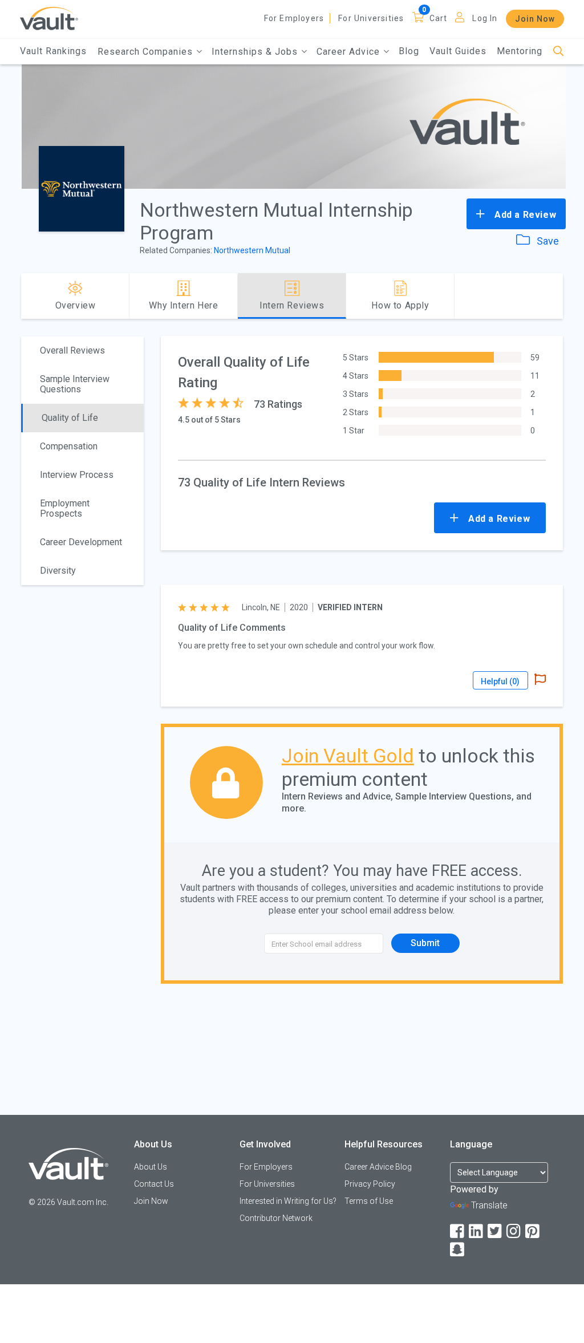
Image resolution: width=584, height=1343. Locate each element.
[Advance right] (558, 296)
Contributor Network (276, 1218)
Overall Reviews (72, 350)
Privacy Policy (369, 1183)
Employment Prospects (65, 508)
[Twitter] (496, 1231)
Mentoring (519, 51)
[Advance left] (25, 296)
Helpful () (500, 681)
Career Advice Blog (378, 1166)
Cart (438, 18)
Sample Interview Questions (75, 384)
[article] (361, 646)
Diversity (58, 570)
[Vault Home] (49, 18)
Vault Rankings (53, 51)
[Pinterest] (533, 1231)
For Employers (294, 18)
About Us (150, 1166)
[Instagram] (514, 1231)
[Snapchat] (458, 1250)
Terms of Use (368, 1201)
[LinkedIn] (477, 1231)
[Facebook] (458, 1231)
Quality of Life (70, 417)
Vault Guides (457, 51)
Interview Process (76, 474)
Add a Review (524, 214)
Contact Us (154, 1183)
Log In (484, 18)
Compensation (69, 446)
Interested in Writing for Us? (288, 1201)
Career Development (81, 542)
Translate (489, 1205)
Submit (425, 943)
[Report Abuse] (540, 680)
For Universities (371, 18)
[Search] (558, 51)
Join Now (535, 18)
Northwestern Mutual (252, 250)
